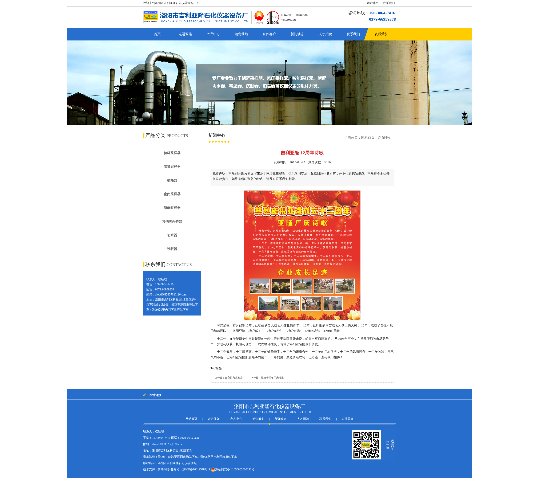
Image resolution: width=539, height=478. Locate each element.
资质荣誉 (381, 34)
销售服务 (258, 418)
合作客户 (269, 34)
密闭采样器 (172, 194)
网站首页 (368, 137)
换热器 (172, 180)
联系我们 (389, 3)
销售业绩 (241, 34)
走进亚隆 (185, 34)
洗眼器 (172, 249)
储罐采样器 (172, 153)
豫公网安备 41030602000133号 (234, 469)
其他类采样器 (172, 221)
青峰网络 (164, 469)
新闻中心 (385, 137)
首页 (157, 34)
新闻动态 (297, 34)
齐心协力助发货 (234, 377)
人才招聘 (325, 34)
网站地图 (373, 3)
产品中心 (213, 34)
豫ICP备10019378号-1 (196, 469)
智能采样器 (172, 207)
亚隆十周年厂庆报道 (272, 377)
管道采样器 (172, 166)
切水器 (172, 235)
